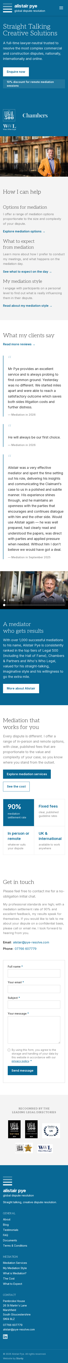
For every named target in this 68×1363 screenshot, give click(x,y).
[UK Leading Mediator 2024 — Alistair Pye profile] (31, 1129)
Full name (15, 966)
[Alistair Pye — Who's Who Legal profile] (9, 127)
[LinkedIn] (5, 1336)
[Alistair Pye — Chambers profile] (35, 115)
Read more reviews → (19, 344)
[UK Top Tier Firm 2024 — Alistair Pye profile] (14, 1129)
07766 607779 (25, 949)
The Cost (9, 1278)
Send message (22, 1070)
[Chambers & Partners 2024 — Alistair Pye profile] (51, 1130)
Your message (18, 1013)
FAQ (5, 1235)
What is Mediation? (14, 1273)
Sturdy (19, 1358)
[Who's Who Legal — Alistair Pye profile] (45, 1148)
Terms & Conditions (15, 1245)
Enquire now (16, 72)
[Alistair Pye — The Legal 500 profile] (9, 115)
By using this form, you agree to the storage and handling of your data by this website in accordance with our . (35, 1055)
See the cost (16, 786)
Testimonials (10, 1229)
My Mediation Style (15, 1268)
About (6, 1219)
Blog (6, 1224)
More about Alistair (21, 688)
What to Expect (12, 1283)
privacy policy (20, 1061)
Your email (16, 982)
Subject (14, 997)
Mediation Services (15, 1262)
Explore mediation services (27, 774)
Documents (10, 1240)
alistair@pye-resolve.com (31, 942)
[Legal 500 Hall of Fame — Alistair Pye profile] (24, 1148)
